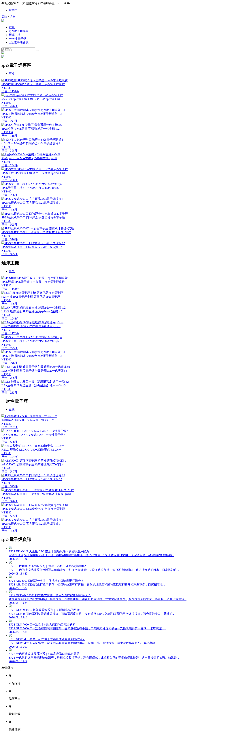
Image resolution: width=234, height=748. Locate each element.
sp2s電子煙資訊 (19, 42)
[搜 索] (37, 50)
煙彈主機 (14, 34)
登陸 (4, 16)
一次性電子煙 (17, 38)
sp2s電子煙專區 (19, 31)
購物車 (13, 10)
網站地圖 (117, 743)
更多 (12, 73)
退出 (12, 16)
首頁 (12, 27)
